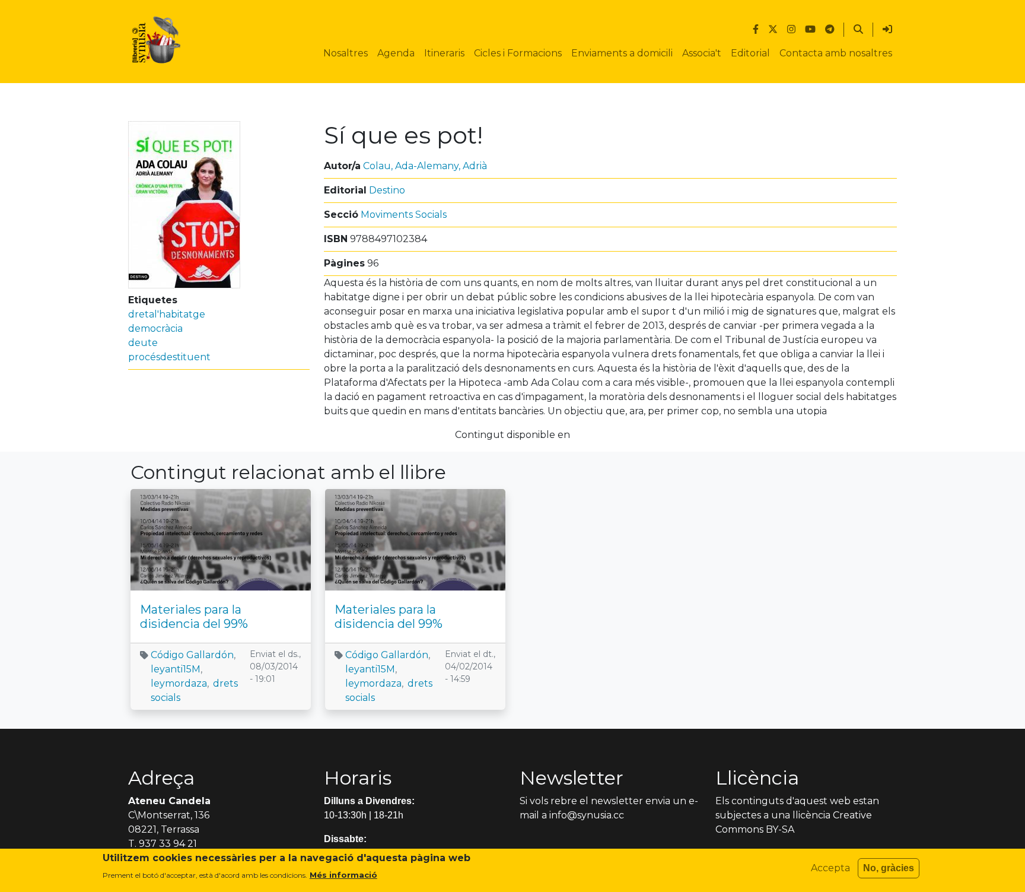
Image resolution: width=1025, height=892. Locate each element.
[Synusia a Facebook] (755, 30)
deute (143, 342)
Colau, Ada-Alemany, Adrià (425, 166)
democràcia (155, 328)
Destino (387, 190)
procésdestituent (169, 357)
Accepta (830, 868)
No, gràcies (888, 868)
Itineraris (444, 53)
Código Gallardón (192, 655)
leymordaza (179, 683)
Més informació (343, 875)
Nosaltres (345, 53)
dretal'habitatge (166, 314)
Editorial (750, 53)
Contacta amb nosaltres (835, 53)
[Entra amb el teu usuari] (887, 30)
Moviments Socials (404, 214)
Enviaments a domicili (622, 53)
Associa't (701, 53)
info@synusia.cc (586, 815)
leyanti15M (175, 669)
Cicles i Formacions (518, 53)
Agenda (396, 53)
